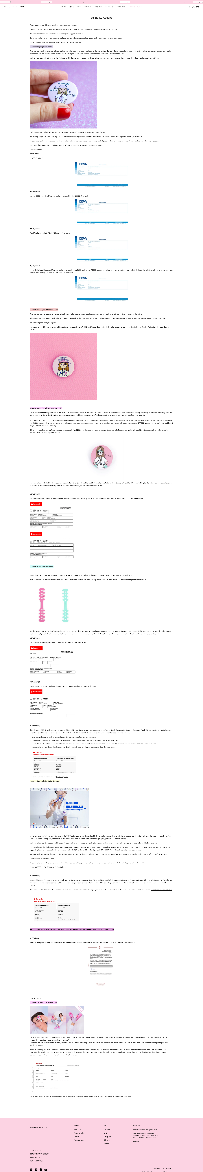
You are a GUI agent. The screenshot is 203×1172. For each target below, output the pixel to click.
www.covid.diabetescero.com (161, 890)
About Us (77, 1129)
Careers (76, 1136)
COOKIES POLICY (36, 1161)
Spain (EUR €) (157, 1168)
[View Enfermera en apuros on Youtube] (45, 1169)
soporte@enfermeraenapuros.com (145, 1129)
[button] (97, 7)
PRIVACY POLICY (36, 1150)
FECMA (32, 329)
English (168, 1168)
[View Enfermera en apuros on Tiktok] (36, 1169)
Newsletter (107, 1129)
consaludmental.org (92, 1049)
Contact (136, 1141)
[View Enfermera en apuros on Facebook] (41, 1169)
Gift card (107, 1140)
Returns (106, 1143)
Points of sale (79, 1133)
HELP (105, 1125)
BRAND (76, 1125)
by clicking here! (62, 777)
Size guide (107, 1136)
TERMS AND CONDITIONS (39, 1154)
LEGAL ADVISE (35, 1157)
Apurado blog (79, 1140)
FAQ (105, 1133)
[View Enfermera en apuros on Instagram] (31, 1169)
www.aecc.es (137, 136)
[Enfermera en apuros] (14, 7)
